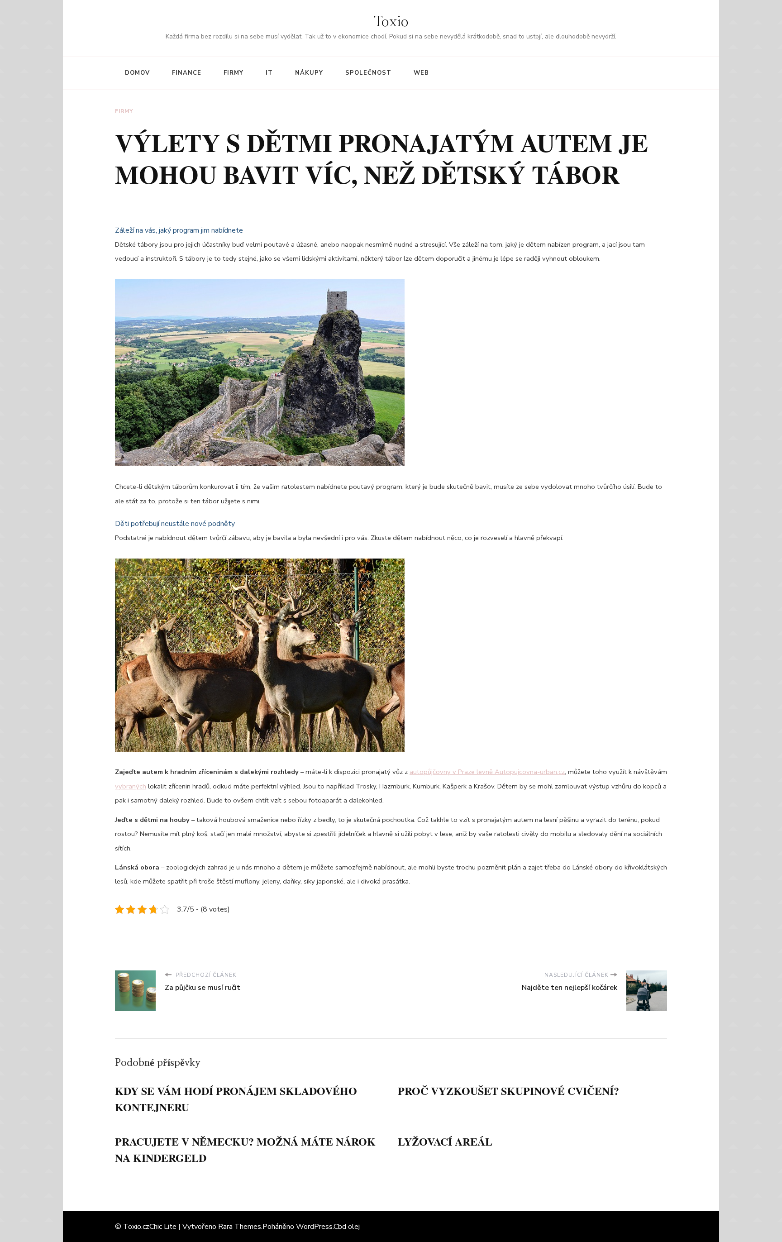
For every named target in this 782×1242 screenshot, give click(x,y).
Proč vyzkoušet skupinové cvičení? (508, 1091)
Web (421, 73)
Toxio (391, 22)
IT (269, 73)
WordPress (314, 1227)
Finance (186, 73)
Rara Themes (239, 1227)
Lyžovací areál (445, 1141)
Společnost (368, 73)
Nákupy (309, 73)
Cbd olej (347, 1227)
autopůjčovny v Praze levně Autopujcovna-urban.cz (487, 771)
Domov (137, 73)
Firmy (233, 73)
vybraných (130, 786)
